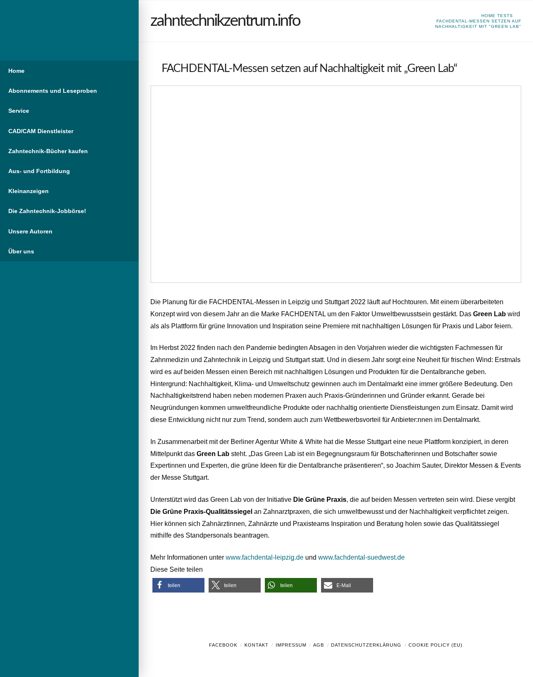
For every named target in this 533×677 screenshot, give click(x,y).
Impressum (291, 644)
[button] (178, 585)
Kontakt (256, 644)
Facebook (223, 644)
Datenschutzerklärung (366, 644)
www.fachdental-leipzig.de (265, 557)
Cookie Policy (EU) (435, 644)
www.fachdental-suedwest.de (361, 557)
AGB (318, 644)
